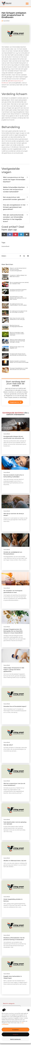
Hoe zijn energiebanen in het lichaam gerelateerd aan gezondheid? (15, 207)
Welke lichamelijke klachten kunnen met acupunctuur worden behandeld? (15, 189)
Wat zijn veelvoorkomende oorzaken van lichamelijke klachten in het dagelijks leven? (15, 218)
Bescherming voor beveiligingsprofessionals (16, 326)
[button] (28, 1010)
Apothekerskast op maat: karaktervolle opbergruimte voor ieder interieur (18, 298)
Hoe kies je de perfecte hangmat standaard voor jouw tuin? (18, 290)
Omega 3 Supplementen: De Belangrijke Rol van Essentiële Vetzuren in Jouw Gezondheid (13, 631)
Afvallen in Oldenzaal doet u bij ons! (15, 860)
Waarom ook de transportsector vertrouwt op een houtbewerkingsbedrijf (18, 269)
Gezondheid (6, 20)
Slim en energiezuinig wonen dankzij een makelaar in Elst (19, 283)
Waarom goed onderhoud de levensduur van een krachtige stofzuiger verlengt (17, 341)
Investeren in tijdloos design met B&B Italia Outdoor (18, 276)
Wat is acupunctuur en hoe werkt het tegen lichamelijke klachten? (15, 179)
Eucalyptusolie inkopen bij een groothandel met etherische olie (18, 354)
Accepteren (15, 1029)
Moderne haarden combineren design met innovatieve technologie (19, 361)
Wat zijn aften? (8, 745)
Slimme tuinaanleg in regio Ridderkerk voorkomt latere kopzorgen (17, 334)
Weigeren (15, 1034)
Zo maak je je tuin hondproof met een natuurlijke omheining (18, 311)
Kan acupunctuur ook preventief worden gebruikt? (15, 198)
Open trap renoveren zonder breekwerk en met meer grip (17, 318)
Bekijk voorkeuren (15, 1039)
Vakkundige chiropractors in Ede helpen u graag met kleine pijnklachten (14, 669)
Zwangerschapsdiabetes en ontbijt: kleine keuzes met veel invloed (19, 369)
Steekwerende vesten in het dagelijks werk (17, 347)
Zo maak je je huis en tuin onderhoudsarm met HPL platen (18, 304)
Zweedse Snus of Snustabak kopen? (15, 706)
